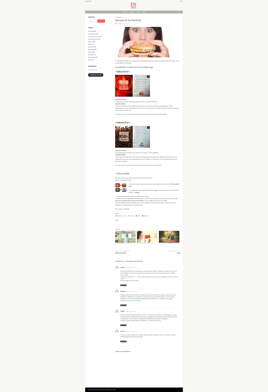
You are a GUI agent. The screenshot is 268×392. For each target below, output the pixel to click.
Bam (114, 390)
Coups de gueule (93, 39)
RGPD (143, 12)
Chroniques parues (93, 36)
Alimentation (118, 17)
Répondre (123, 285)
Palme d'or (91, 47)
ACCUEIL (125, 12)
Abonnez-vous (95, 75)
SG (120, 23)
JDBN (89, 44)
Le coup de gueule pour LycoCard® (145, 243)
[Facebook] (180, 1)
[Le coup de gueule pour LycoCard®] (147, 237)
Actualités (91, 31)
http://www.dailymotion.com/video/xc (130, 300)
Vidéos (90, 60)
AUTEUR (131, 12)
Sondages (91, 54)
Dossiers (90, 42)
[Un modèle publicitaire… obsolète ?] (125, 237)
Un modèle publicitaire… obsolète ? (123, 243)
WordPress (109, 390)
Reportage (91, 49)
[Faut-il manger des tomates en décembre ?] (169, 237)
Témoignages (92, 57)
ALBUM (138, 12)
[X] (182, 1)
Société (90, 52)
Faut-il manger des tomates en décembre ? (168, 243)
